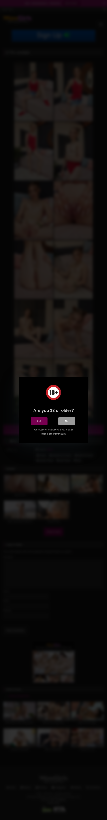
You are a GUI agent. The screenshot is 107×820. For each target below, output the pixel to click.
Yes (39, 421)
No (66, 421)
